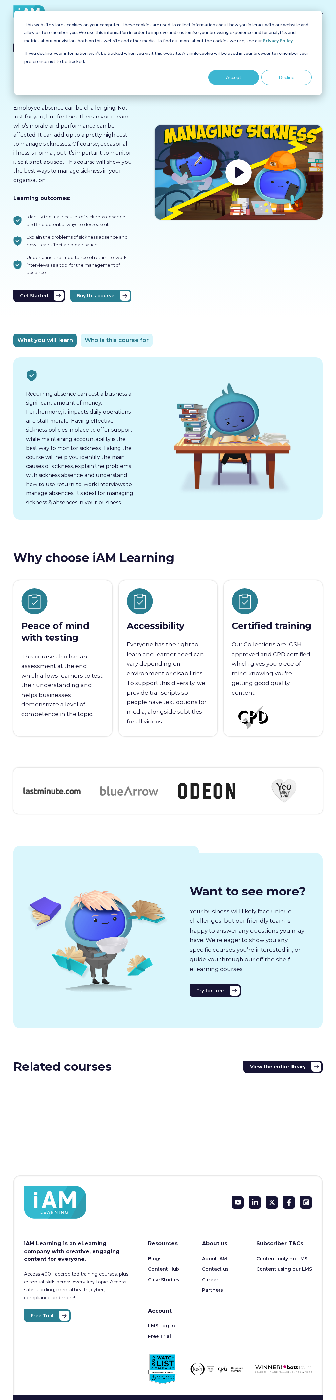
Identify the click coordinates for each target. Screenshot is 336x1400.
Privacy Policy (278, 40)
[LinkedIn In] (255, 1202)
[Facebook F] (289, 1202)
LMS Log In (161, 1326)
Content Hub (163, 1269)
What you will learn (45, 340)
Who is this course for (117, 340)
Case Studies (163, 1279)
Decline (286, 77)
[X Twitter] (272, 1202)
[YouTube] (238, 1202)
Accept (233, 77)
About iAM (214, 1258)
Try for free (210, 991)
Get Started (34, 296)
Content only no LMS (281, 1258)
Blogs (155, 1258)
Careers (211, 1279)
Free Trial (42, 1316)
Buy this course (95, 296)
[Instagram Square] (306, 1202)
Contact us (215, 1269)
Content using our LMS (284, 1269)
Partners (212, 1290)
